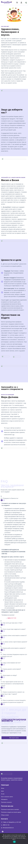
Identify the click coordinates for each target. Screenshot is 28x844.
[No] (25, 838)
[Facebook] (2, 831)
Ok (14, 841)
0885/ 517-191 (11, 618)
